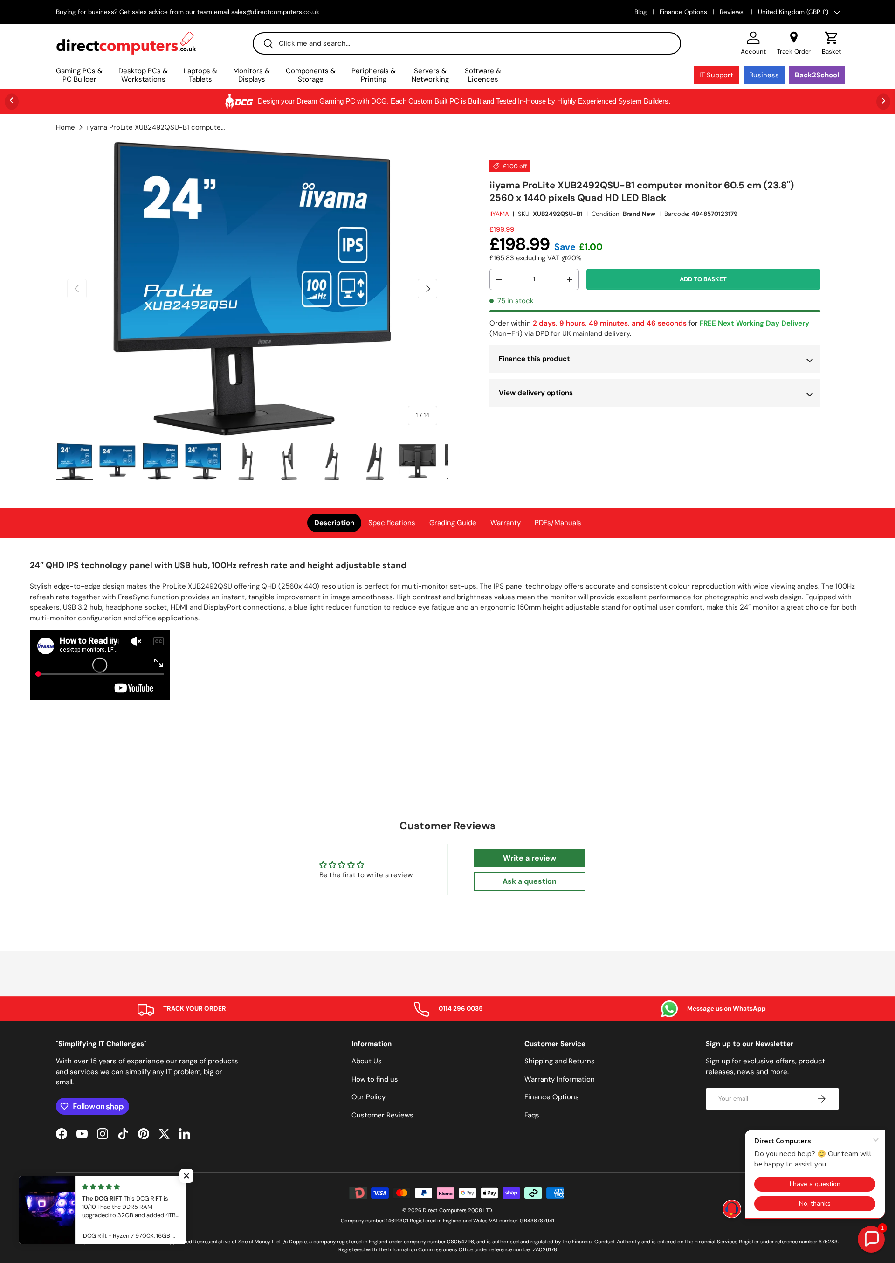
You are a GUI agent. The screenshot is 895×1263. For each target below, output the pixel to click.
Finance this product (534, 358)
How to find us (374, 1079)
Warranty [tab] (505, 522)
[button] (831, 43)
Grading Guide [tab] (452, 522)
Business (764, 75)
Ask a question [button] (530, 881)
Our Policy (368, 1097)
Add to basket (703, 279)
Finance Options (683, 12)
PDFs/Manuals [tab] (558, 522)
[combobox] (467, 43)
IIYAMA (499, 214)
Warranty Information (559, 1079)
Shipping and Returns (559, 1061)
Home (65, 127)
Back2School (817, 75)
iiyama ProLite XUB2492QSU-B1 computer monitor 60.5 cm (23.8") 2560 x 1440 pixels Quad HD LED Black (156, 127)
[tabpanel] (447, 631)
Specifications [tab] (391, 522)
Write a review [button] (529, 858)
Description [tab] (334, 522)
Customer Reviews (382, 1115)
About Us (366, 1061)
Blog (640, 12)
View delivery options (536, 392)
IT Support (716, 75)
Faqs (531, 1115)
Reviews (732, 12)
